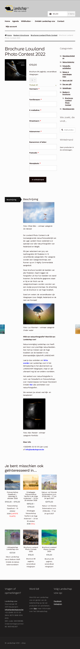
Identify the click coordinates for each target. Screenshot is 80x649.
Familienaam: (35, 100)
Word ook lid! (67, 80)
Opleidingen (66, 88)
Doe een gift (66, 84)
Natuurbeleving (68, 62)
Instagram (58, 604)
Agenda (15, 21)
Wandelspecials (68, 109)
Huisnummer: (35, 131)
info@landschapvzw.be (14, 610)
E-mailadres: (35, 110)
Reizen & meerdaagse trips (67, 74)
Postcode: (34, 153)
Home (7, 21)
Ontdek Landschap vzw (45, 21)
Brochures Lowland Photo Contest (44, 35)
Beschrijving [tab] (11, 200)
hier (35, 608)
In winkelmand (38, 180)
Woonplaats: (35, 163)
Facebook (57, 601)
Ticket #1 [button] (33, 85)
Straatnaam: (35, 121)
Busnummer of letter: (38, 142)
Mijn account (11, 26)
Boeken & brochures (21, 35)
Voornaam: (34, 89)
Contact (60, 21)
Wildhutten (26, 21)
